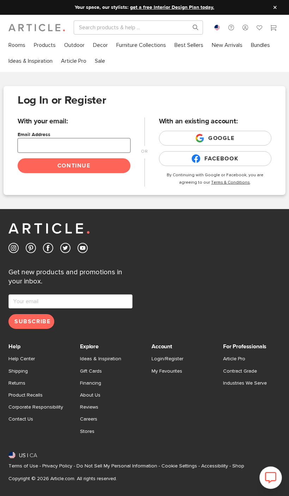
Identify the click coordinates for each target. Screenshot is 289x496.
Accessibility (214, 466)
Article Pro (234, 358)
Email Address (34, 134)
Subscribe (32, 321)
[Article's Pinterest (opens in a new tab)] (31, 249)
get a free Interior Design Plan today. (172, 7)
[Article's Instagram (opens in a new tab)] (13, 249)
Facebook (221, 158)
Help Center (21, 358)
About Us (90, 395)
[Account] (245, 27)
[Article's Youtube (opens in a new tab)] (83, 249)
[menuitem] (17, 45)
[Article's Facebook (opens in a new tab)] (48, 249)
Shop (238, 466)
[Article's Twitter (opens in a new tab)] (65, 249)
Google (221, 138)
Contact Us (20, 419)
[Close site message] (275, 7)
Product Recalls (25, 395)
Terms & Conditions (230, 182)
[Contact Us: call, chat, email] (231, 27)
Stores (87, 431)
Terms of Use (23, 466)
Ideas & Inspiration (100, 358)
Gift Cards (91, 371)
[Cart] (273, 28)
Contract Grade (240, 371)
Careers (88, 419)
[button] (231, 27)
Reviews (89, 407)
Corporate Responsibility (35, 407)
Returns (16, 383)
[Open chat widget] (270, 477)
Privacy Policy (57, 466)
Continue (74, 166)
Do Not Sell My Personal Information (116, 466)
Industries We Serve (245, 383)
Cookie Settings (179, 466)
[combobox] (217, 27)
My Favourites (167, 371)
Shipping (18, 371)
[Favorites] (259, 28)
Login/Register (167, 358)
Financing (90, 383)
